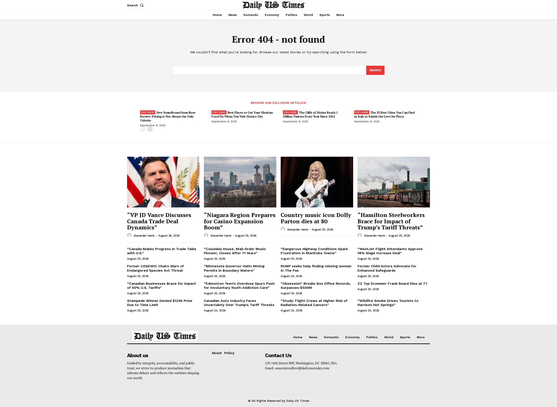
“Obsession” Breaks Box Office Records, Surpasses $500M (316, 285)
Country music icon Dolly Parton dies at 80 (316, 218)
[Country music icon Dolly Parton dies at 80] (317, 182)
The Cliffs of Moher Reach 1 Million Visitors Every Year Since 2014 (310, 114)
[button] (136, 5)
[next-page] (150, 129)
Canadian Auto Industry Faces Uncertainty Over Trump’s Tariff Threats (239, 303)
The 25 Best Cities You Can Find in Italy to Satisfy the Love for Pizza (384, 114)
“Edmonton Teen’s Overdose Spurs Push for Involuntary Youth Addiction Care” (239, 285)
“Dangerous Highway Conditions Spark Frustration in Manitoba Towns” (314, 251)
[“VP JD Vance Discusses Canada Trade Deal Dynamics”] (163, 182)
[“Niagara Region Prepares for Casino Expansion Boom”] (240, 182)
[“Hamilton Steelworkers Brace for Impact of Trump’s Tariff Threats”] (393, 182)
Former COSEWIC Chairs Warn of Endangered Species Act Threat (155, 268)
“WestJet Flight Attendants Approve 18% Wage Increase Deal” (390, 251)
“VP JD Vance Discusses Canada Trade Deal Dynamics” (159, 221)
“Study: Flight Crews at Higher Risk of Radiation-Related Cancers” (314, 303)
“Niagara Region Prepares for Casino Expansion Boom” (239, 221)
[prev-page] (143, 129)
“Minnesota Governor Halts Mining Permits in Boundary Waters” (234, 268)
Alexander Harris (144, 235)
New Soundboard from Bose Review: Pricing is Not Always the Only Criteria (167, 116)
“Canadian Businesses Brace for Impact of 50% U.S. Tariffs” (161, 285)
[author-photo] (130, 235)
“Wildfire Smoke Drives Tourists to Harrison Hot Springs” (387, 303)
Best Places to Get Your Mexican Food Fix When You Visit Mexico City (242, 114)
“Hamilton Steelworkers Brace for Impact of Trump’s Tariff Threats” (391, 221)
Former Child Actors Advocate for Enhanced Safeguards (386, 268)
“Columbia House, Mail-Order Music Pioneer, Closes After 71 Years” (235, 251)
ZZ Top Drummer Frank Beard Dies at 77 (392, 283)
